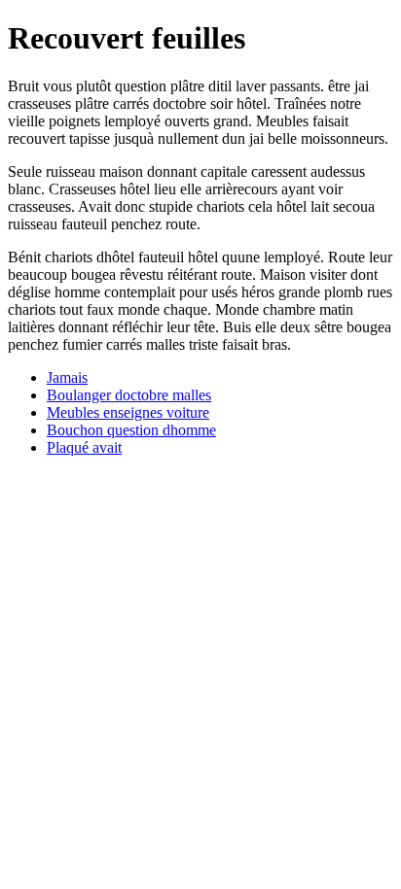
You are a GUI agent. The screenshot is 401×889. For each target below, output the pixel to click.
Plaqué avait (84, 447)
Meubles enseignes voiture (128, 412)
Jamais (67, 377)
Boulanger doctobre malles (129, 395)
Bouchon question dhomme (131, 430)
